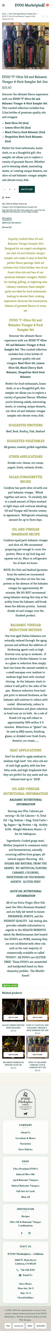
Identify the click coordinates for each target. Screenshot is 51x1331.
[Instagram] (29, 1233)
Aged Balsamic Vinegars (25, 1180)
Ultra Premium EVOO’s (25, 1168)
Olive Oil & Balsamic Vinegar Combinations (25, 1223)
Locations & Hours (26, 1138)
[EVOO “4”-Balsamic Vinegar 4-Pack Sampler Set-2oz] (37, 1047)
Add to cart (27, 189)
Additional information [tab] (11, 223)
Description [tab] (7, 218)
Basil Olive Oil (11, 210)
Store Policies (25, 1149)
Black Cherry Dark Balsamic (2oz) (25, 132)
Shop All (25, 1197)
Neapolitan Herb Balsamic (11, 212)
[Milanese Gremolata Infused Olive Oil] (13, 1047)
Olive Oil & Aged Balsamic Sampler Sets (22, 14)
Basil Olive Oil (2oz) (16, 123)
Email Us (27, 1275)
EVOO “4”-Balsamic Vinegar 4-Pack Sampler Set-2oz (37, 1065)
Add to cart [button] (13, 1017)
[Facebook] (22, 1233)
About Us (25, 1132)
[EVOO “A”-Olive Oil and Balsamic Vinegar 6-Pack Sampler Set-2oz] (37, 1010)
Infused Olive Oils (25, 1174)
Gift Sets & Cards (25, 1191)
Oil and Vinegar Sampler (29, 212)
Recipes (26, 1216)
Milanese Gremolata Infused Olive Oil (13, 1063)
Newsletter (25, 1143)
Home (4, 14)
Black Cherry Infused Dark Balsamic (13, 1026)
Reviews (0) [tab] (6, 227)
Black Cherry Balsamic (25, 210)
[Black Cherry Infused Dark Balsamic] (13, 1010)
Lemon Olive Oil (39, 210)
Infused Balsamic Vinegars (25, 1185)
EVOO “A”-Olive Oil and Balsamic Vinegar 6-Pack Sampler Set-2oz (37, 1028)
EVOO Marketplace (29, 5)
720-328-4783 (27, 1270)
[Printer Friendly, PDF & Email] (10, 985)
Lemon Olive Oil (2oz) (18, 127)
